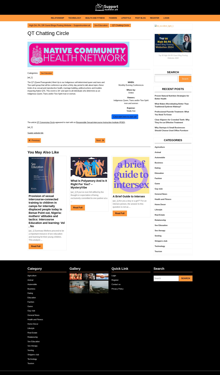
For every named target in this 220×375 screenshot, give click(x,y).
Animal (158, 152)
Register (154, 18)
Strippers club (161, 241)
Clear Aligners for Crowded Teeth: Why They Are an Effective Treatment (172, 121)
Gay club (159, 189)
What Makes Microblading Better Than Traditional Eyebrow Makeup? (172, 105)
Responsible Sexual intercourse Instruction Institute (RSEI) (100, 122)
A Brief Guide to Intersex (129, 196)
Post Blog (140, 18)
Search (173, 72)
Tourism (158, 251)
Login (166, 18)
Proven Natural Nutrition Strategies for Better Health (172, 97)
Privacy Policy (117, 289)
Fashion (113, 18)
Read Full (37, 247)
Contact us (116, 284)
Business (159, 163)
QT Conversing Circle (46, 122)
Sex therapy (160, 230)
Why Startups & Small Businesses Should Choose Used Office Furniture (171, 129)
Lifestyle (126, 18)
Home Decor (160, 204)
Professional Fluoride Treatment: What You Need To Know (172, 113)
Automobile (160, 157)
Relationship (57, 18)
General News (161, 194)
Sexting (158, 236)
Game (157, 183)
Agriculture (160, 147)
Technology (74, 18)
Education (159, 173)
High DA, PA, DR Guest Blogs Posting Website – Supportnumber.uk (59, 25)
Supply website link (35, 133)
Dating (158, 168)
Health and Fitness (95, 18)
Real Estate (160, 215)
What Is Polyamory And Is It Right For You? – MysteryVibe (89, 184)
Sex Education (101, 25)
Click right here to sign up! (125, 117)
